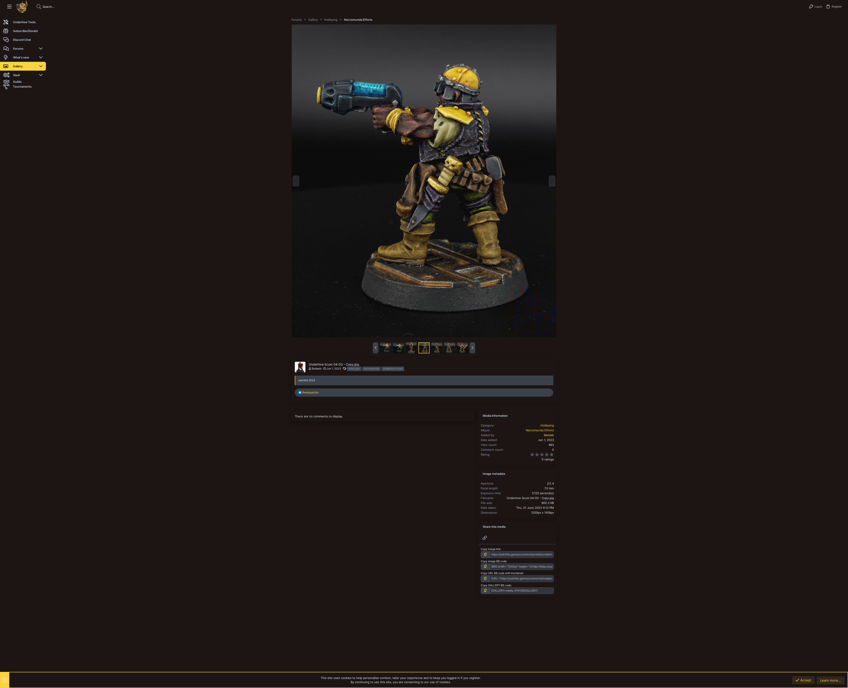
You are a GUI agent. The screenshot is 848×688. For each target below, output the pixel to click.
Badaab (316, 368)
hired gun (354, 368)
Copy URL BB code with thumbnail (502, 573)
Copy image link (491, 549)
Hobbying (547, 425)
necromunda (371, 368)
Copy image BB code (494, 561)
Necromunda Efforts (540, 430)
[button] (9, 7)
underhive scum (393, 368)
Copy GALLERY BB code (496, 585)
